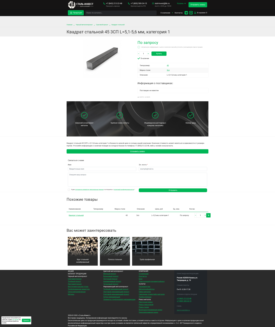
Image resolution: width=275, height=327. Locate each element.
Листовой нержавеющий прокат (116, 292)
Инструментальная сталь (78, 287)
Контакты (179, 13)
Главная (69, 25)
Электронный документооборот (152, 281)
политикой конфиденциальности (124, 189)
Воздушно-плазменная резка (150, 310)
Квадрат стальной (118, 25)
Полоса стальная (115, 259)
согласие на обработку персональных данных (89, 189)
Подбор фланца (145, 297)
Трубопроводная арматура (79, 289)
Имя (69, 165)
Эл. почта (143, 165)
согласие (15, 319)
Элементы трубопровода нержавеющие (119, 299)
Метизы (71, 294)
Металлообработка (146, 289)
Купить (159, 54)
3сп (168, 70)
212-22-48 (114, 3)
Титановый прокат (110, 284)
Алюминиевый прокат (112, 281)
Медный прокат (109, 274)
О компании (165, 13)
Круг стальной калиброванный (82, 260)
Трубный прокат (74, 281)
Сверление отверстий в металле (152, 294)
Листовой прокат (75, 284)
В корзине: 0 (202, 13)
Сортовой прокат (102, 25)
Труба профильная (147, 259)
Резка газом (144, 307)
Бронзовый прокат (110, 276)
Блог (141, 279)
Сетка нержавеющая (111, 297)
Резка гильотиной (146, 305)
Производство (144, 287)
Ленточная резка (146, 302)
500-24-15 (139, 3)
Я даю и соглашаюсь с (103, 189)
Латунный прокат (110, 279)
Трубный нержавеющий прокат (115, 289)
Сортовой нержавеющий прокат (116, 294)
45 (168, 65)
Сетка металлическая (77, 292)
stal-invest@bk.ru (162, 3)
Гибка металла (145, 292)
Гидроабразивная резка (148, 312)
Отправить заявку (137, 151)
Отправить (173, 190)
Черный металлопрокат (84, 25)
